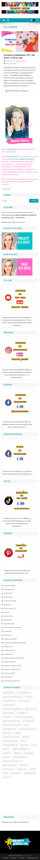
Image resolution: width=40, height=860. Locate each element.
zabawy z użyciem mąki (11, 665)
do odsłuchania (9, 701)
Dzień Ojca (7, 717)
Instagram (22, 159)
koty (26, 725)
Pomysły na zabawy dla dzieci (13, 643)
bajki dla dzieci (8, 585)
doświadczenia (9, 601)
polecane (7, 635)
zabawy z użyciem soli (11, 669)
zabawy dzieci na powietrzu (13, 761)
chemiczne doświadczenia (12, 697)
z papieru (7, 654)
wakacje (17, 753)
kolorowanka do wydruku (12, 725)
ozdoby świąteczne (10, 741)
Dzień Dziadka (8, 713)
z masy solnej (8, 650)
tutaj (8, 189)
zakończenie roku (9, 765)
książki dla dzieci (9, 729)
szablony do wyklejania (20, 749)
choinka (28, 697)
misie (17, 733)
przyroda (24, 745)
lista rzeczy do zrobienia (12, 627)
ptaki (34, 745)
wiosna (6, 757)
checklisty (7, 593)
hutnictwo (7, 616)
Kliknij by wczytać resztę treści (18, 91)
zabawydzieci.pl (10, 156)
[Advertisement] (19, 797)
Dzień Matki (22, 713)
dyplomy (6, 604)
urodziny (7, 753)
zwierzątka (16, 773)
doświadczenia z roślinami (12, 709)
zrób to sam (8, 673)
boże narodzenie (23, 693)
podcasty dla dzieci (10, 745)
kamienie (7, 620)
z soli (5, 773)
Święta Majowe (30, 773)
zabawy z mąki (9, 662)
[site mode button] (33, 20)
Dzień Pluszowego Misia (24, 717)
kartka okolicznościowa (11, 721)
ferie (5, 612)
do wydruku (24, 701)
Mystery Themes (27, 855)
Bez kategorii (8, 589)
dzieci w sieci (31, 709)
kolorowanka (8, 624)
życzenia (7, 677)
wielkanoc (28, 753)
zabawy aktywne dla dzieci (12, 658)
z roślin (32, 769)
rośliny (6, 749)
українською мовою (10, 681)
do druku (7, 597)
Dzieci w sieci (8, 608)
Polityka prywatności (32, 858)
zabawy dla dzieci (19, 757)
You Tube (14, 159)
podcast (6, 631)
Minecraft (7, 733)
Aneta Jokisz (22, 61)
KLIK (27, 822)
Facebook (30, 159)
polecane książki (9, 639)
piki (23, 741)
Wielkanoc (7, 646)
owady (25, 737)
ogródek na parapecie (11, 737)
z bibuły (23, 765)
